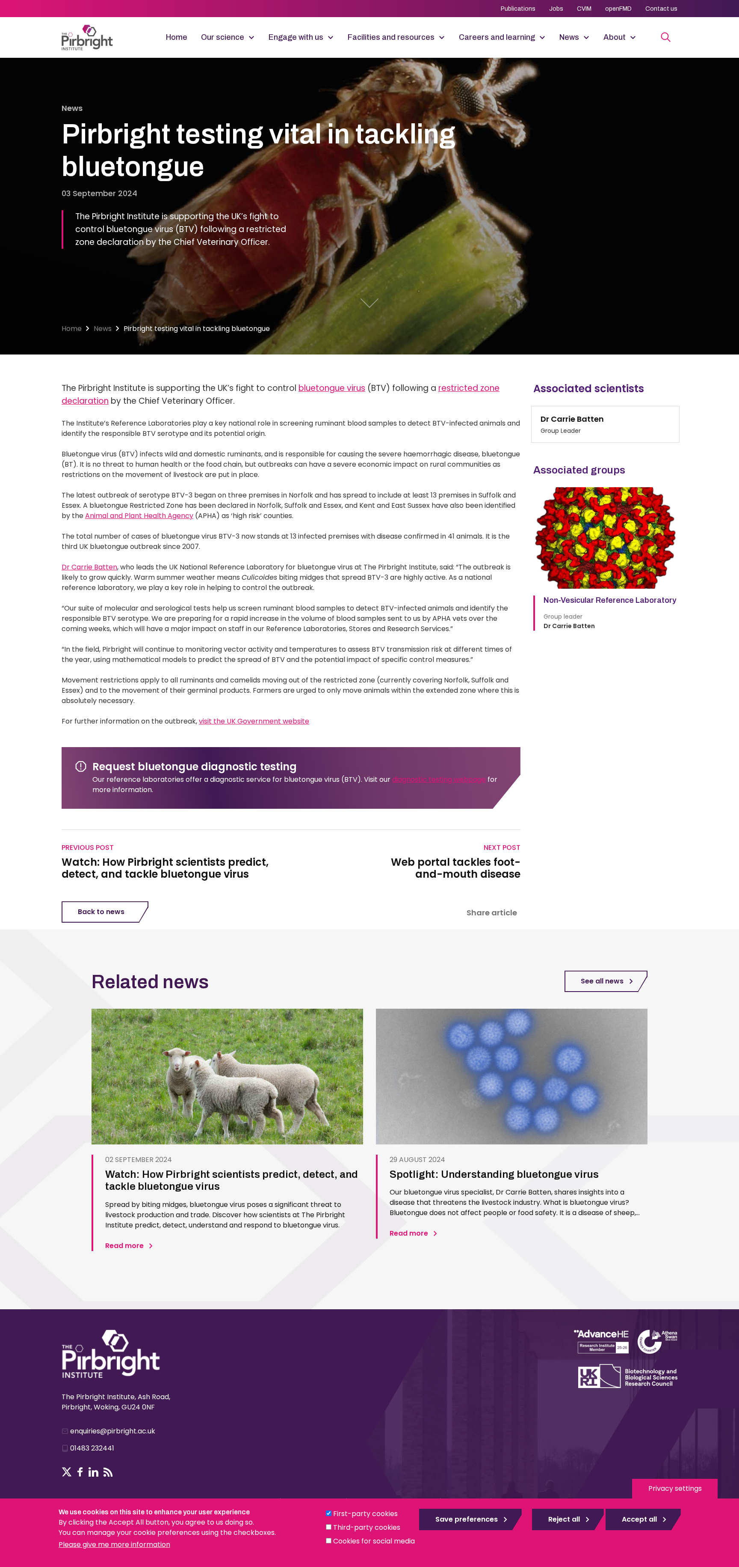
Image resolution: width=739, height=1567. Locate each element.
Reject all (564, 1519)
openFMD (618, 9)
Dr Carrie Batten (89, 567)
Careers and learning (497, 37)
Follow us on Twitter (67, 1472)
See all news (602, 981)
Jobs (556, 9)
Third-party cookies (366, 1527)
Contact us (661, 9)
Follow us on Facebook (80, 1472)
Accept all (639, 1519)
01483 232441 (92, 1448)
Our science (222, 37)
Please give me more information (114, 1544)
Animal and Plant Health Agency (139, 516)
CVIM (584, 9)
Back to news (101, 912)
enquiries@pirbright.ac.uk (112, 1431)
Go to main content (369, 303)
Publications (518, 9)
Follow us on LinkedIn (93, 1472)
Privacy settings (675, 1488)
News (569, 37)
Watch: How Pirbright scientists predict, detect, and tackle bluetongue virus (165, 868)
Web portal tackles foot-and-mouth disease (455, 868)
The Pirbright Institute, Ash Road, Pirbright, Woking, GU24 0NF (116, 1402)
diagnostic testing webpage (439, 779)
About (614, 37)
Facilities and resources (391, 37)
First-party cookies (365, 1514)
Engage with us (296, 37)
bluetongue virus (332, 388)
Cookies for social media (374, 1541)
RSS (108, 1472)
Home (176, 37)
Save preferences (466, 1519)
